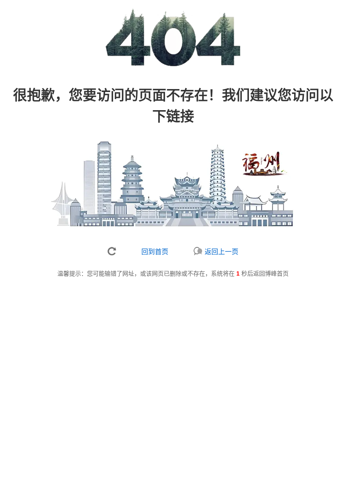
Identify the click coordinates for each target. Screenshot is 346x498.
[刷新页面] (112, 251)
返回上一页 (221, 251)
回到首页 (154, 251)
